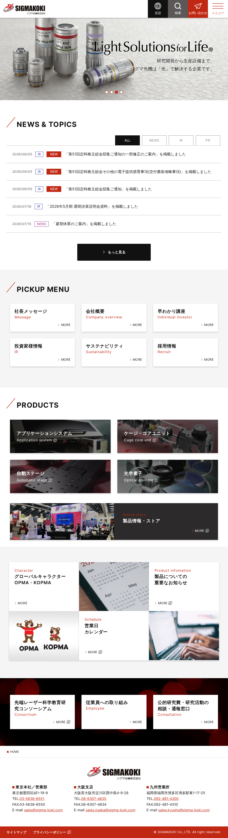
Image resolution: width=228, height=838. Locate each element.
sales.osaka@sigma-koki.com (110, 810)
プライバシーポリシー (49, 832)
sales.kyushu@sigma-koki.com (184, 810)
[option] (114, 50)
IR (181, 140)
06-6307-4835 (93, 798)
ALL (127, 140)
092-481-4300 (166, 798)
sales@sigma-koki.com (43, 810)
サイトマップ (16, 832)
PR (208, 140)
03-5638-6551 (32, 798)
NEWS (154, 140)
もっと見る (117, 252)
